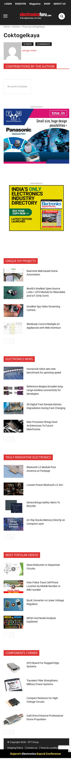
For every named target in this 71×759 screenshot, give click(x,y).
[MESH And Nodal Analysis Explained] (13, 622)
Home (7, 26)
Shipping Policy (15, 747)
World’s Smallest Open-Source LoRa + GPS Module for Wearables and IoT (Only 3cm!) (46, 292)
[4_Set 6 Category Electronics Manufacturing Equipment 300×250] (36, 229)
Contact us (31, 747)
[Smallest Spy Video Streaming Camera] (13, 310)
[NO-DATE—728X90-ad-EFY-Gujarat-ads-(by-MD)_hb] (35, 757)
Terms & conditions (50, 747)
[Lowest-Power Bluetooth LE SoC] (13, 489)
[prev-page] (6, 340)
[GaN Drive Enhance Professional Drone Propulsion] (13, 719)
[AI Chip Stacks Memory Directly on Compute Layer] (13, 524)
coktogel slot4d (29, 50)
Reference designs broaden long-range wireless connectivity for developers (45, 390)
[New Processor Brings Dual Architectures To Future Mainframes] (13, 426)
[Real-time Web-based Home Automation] (13, 275)
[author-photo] (13, 51)
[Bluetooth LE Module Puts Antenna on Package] (13, 471)
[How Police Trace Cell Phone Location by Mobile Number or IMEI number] (13, 586)
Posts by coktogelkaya (34, 26)
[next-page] (11, 340)
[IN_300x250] (36, 162)
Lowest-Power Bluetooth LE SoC (45, 484)
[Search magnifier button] (62, 16)
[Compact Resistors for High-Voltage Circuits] (13, 702)
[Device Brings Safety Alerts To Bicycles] (13, 506)
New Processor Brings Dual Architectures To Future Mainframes (42, 425)
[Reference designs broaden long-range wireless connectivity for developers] (13, 390)
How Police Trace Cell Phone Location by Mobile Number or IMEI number (43, 586)
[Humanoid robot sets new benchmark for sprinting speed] (13, 373)
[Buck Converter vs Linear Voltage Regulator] (13, 604)
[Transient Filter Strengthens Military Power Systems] (13, 684)
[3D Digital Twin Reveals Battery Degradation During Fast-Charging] (13, 408)
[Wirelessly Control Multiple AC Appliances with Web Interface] (13, 328)
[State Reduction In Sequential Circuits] (13, 569)
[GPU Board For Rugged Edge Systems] (13, 667)
